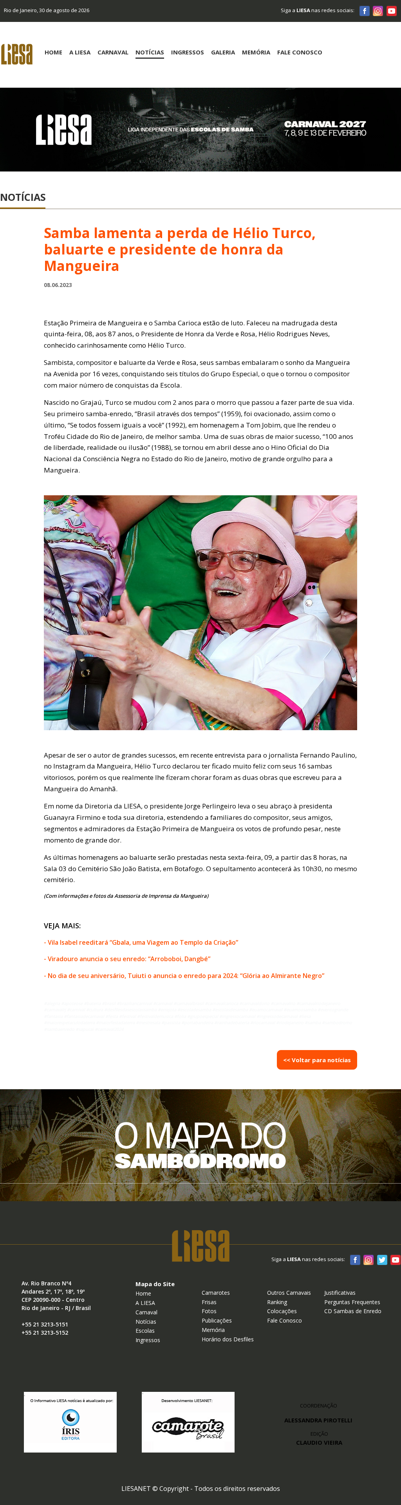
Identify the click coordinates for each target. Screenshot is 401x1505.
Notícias (149, 52)
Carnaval (113, 52)
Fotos (209, 1311)
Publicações (217, 1320)
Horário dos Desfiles (228, 1339)
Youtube (391, 10)
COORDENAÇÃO (318, 1405)
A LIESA (145, 1302)
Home (53, 52)
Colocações (282, 1311)
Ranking (277, 1302)
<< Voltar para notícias (317, 1060)
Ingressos (187, 52)
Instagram (378, 10)
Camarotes (216, 1292)
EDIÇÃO (319, 1438)
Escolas (145, 1330)
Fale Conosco (299, 52)
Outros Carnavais (289, 1292)
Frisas (209, 1302)
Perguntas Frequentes (352, 1302)
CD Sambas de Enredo (352, 1311)
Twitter (382, 1259)
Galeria (223, 52)
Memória (256, 52)
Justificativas (340, 1292)
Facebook (364, 10)
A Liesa (79, 52)
